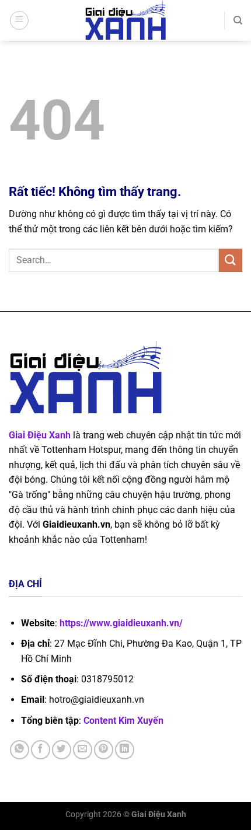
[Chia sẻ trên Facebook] (40, 749)
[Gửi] (230, 260)
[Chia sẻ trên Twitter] (61, 749)
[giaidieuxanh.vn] (125, 20)
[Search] (237, 20)
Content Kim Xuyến (123, 720)
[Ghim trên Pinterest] (103, 749)
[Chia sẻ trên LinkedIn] (124, 749)
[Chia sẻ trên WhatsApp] (19, 749)
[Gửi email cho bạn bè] (82, 749)
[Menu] (19, 20)
